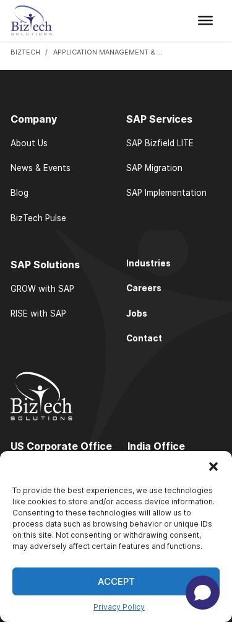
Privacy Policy (119, 606)
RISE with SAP (38, 313)
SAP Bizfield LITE (160, 143)
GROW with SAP (42, 289)
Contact (144, 338)
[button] (213, 466)
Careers (143, 288)
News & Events (41, 168)
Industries (148, 263)
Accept (116, 581)
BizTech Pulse (38, 218)
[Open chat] (203, 593)
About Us (29, 143)
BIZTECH (25, 52)
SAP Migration (154, 168)
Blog (19, 193)
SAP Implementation (166, 193)
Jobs (136, 313)
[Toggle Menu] (205, 20)
